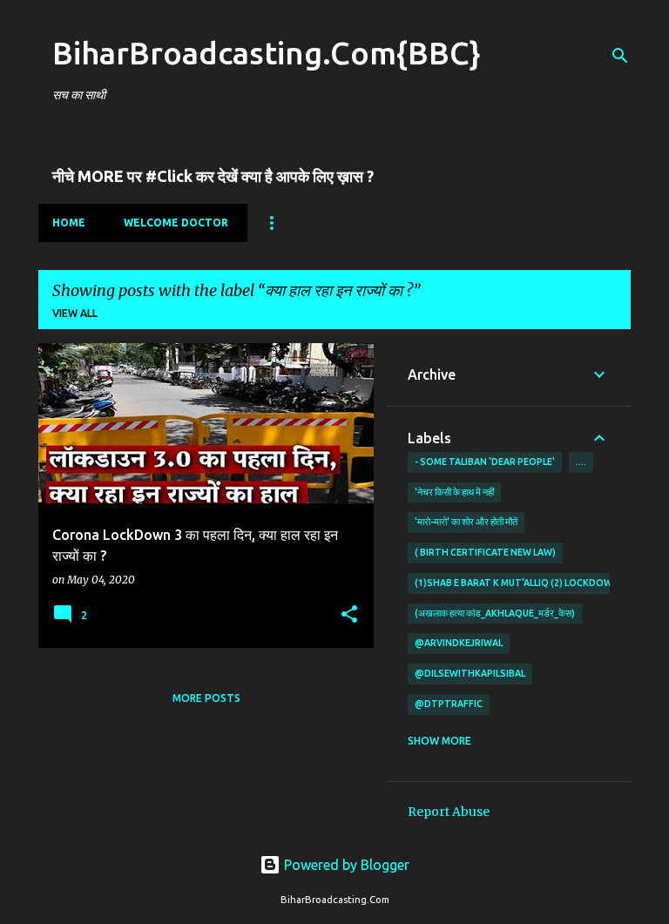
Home (68, 222)
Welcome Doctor (176, 222)
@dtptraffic (449, 703)
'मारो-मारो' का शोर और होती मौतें (466, 521)
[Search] (620, 56)
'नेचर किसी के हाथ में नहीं (454, 492)
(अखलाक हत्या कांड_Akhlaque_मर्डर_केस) (495, 613)
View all (75, 313)
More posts (206, 698)
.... (581, 461)
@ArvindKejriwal (459, 642)
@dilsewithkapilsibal (470, 673)
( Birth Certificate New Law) (485, 552)
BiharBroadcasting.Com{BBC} (266, 53)
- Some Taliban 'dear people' (485, 461)
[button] (349, 615)
